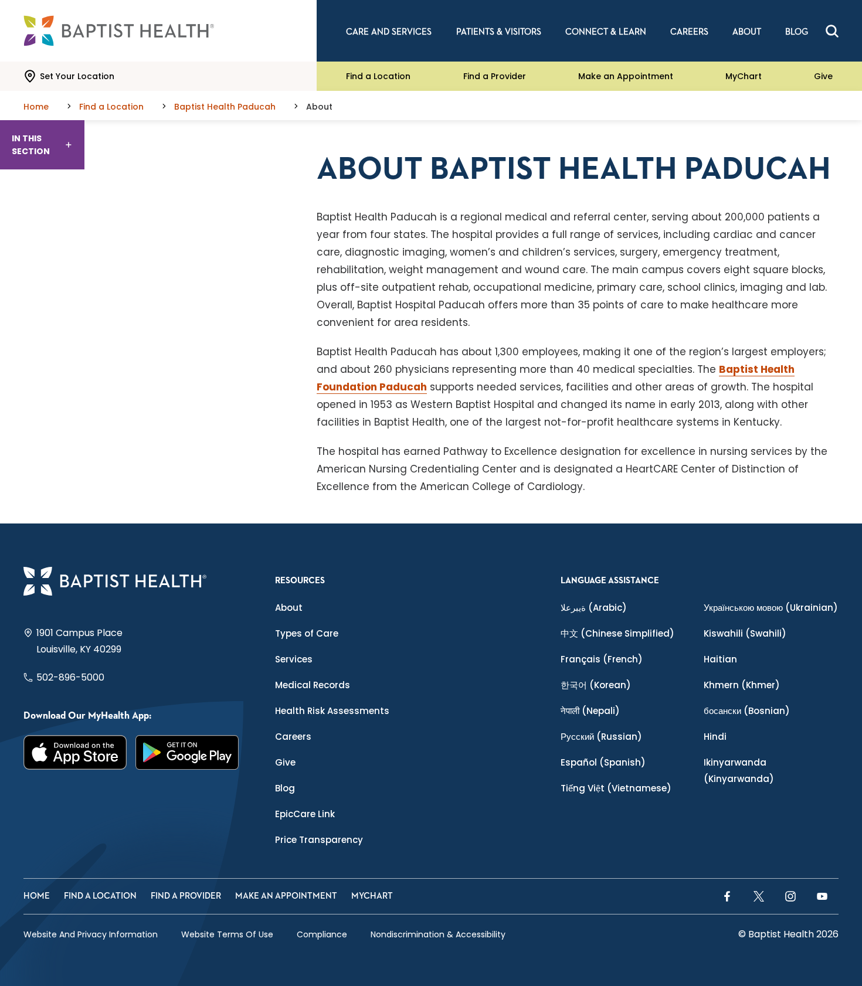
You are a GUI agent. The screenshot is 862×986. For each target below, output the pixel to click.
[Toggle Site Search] (832, 31)
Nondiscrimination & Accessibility (438, 934)
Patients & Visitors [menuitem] (498, 32)
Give (823, 76)
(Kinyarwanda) (739, 770)
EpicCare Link (305, 814)
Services (294, 659)
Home (36, 896)
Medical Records (312, 685)
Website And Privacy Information (90, 934)
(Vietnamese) (616, 788)
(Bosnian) (747, 711)
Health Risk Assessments (332, 711)
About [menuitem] (746, 32)
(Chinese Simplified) (617, 633)
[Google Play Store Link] (187, 752)
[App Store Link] (75, 752)
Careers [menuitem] (689, 32)
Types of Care (306, 633)
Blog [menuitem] (796, 32)
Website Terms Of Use (227, 934)
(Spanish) (603, 762)
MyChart (743, 76)
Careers (293, 736)
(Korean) (596, 685)
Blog (285, 788)
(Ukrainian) (771, 607)
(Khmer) (742, 685)
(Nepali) (590, 711)
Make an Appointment (625, 76)
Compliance (322, 934)
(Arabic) (594, 607)
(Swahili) (745, 633)
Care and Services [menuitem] (389, 32)
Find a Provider (494, 76)
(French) (602, 659)
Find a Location (378, 76)
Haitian (720, 659)
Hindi (715, 736)
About (289, 607)
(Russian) (601, 736)
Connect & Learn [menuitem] (605, 32)
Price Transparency (319, 840)
